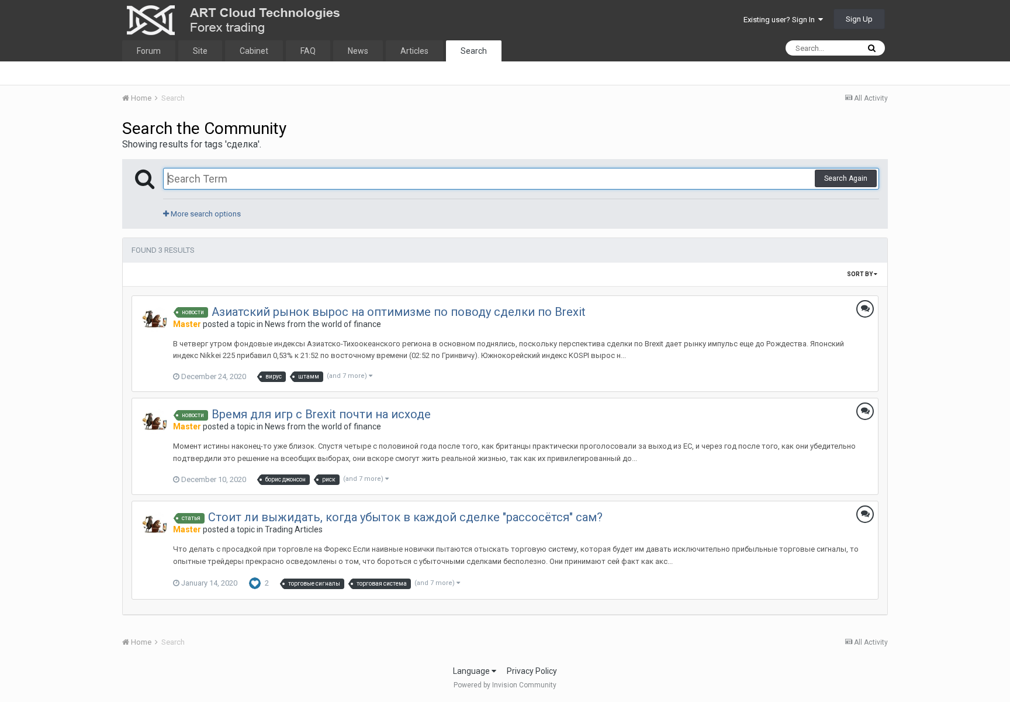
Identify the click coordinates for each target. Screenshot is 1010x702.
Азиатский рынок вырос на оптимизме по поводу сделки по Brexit (399, 312)
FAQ (308, 51)
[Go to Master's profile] (155, 319)
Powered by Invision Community (505, 685)
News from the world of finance (323, 324)
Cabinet (254, 51)
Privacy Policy (532, 671)
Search (474, 51)
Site (200, 51)
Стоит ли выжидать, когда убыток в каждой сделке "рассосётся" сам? (405, 517)
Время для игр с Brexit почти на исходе (321, 414)
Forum (149, 51)
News (358, 51)
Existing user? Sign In (780, 19)
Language (472, 671)
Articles (414, 51)
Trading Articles (294, 529)
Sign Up (859, 19)
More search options (205, 213)
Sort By (860, 274)
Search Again (845, 178)
